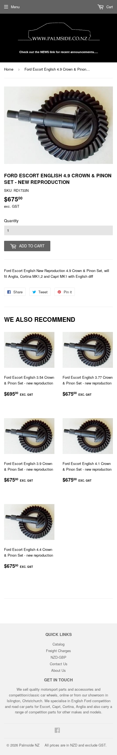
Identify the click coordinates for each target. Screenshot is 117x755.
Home (8, 69)
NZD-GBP (58, 657)
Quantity (11, 220)
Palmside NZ (29, 745)
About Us (58, 670)
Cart (109, 6)
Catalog (58, 644)
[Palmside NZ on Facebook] (57, 730)
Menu (15, 6)
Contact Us (58, 663)
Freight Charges (58, 650)
